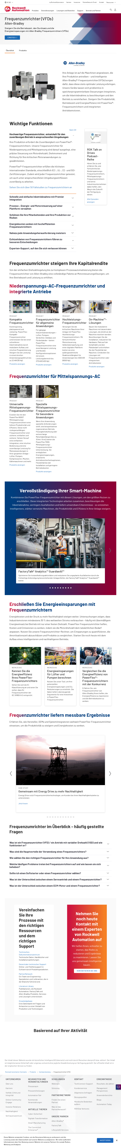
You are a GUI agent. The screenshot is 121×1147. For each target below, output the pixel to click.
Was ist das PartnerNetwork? (59, 1108)
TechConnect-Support (83, 1084)
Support (80, 11)
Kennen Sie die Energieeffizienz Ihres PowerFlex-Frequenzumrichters (25, 649)
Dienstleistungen (47, 11)
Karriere (9, 1088)
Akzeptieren (105, 1140)
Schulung (55, 1088)
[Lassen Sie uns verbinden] (118, 1087)
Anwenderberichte (104, 1095)
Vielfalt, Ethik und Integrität (13, 1094)
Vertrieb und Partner (93, 11)
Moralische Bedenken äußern (83, 1103)
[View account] (115, 10)
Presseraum (33, 1086)
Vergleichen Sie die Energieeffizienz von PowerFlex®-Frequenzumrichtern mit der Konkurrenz (95, 651)
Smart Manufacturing (36, 1123)
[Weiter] (110, 551)
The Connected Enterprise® (34, 1129)
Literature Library (26, 986)
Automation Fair (34, 1095)
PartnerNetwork (25, 974)
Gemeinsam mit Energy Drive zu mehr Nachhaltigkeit (37, 737)
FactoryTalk (56, 1126)
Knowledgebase (25, 1001)
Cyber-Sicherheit (35, 1114)
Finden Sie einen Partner (58, 1101)
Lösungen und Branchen (66, 11)
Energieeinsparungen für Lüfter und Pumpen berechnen (60, 649)
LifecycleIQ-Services (60, 1130)
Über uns (9, 1084)
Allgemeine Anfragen (83, 1093)
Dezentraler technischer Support (32, 964)
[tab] (50, 587)
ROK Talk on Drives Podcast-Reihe (92, 131)
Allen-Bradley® (58, 1121)
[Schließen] (117, 1140)
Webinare (56, 1084)
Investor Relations (13, 1107)
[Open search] (111, 10)
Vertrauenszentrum (14, 1116)
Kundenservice (80, 1088)
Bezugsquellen (80, 1097)
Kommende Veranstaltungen (35, 1101)
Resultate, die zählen (105, 1084)
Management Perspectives (102, 1089)
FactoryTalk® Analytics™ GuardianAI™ (31, 520)
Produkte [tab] (23, 50)
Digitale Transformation (38, 1118)
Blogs (99, 1100)
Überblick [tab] (10, 50)
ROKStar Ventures (81, 1109)
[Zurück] (10, 551)
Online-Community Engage (13, 1101)
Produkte (35, 11)
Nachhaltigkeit (12, 1111)
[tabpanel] (60, 551)
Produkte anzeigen (17, 364)
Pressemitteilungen (36, 1091)
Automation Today (104, 1104)
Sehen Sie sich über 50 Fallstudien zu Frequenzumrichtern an (40, 187)
